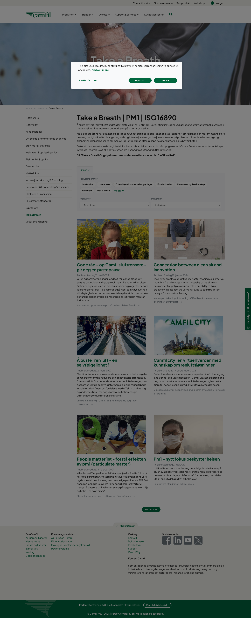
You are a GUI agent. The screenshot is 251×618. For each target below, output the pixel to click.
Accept (165, 80)
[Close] (177, 66)
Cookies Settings (88, 80)
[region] (126, 75)
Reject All (140, 80)
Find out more (100, 70)
